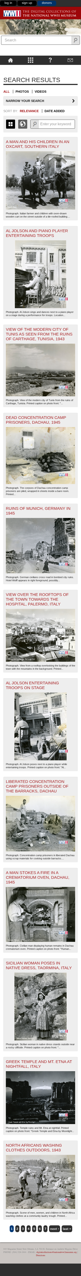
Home (10, 60)
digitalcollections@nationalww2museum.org (56, 1252)
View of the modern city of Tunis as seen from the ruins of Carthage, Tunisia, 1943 (39, 334)
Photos (22, 91)
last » (67, 1229)
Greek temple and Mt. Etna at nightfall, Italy (39, 1064)
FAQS (50, 60)
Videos (40, 91)
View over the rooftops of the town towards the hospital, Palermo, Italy (37, 599)
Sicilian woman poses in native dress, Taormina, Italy (39, 965)
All (6, 91)
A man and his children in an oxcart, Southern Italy (37, 144)
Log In (8, 3)
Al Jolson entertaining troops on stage (32, 685)
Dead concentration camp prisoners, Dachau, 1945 (36, 420)
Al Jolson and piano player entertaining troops (37, 233)
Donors (47, 3)
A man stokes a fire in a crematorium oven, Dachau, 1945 (37, 877)
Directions (40, 1255)
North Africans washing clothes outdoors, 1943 (34, 1147)
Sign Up (27, 3)
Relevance (29, 111)
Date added (55, 111)
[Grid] (10, 124)
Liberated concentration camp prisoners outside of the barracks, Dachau (37, 786)
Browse (30, 60)
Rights (10, 68)
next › (54, 1229)
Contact (70, 60)
